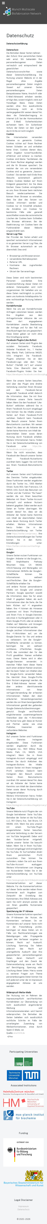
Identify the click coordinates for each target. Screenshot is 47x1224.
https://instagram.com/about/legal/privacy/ (26, 805)
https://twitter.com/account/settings (23, 546)
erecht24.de (19, 1033)
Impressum (23, 1206)
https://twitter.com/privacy (24, 533)
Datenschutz (23, 1209)
